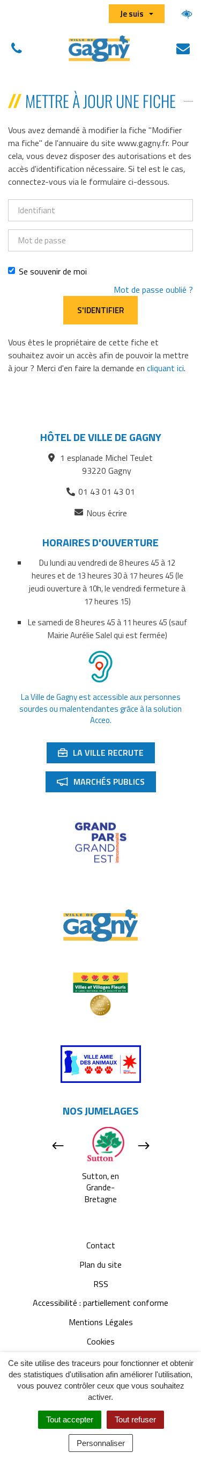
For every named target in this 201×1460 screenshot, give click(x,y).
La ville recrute (106, 754)
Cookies (101, 1341)
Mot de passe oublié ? (153, 289)
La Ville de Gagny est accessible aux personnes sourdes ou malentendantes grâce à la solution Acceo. (100, 708)
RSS (100, 1283)
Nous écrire (106, 513)
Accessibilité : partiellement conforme (100, 1302)
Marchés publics (106, 783)
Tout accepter (69, 1419)
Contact (100, 1245)
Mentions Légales (101, 1322)
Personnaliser (101, 1443)
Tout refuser (135, 1419)
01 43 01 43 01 (106, 491)
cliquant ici (165, 368)
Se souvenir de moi (53, 271)
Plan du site (100, 1264)
